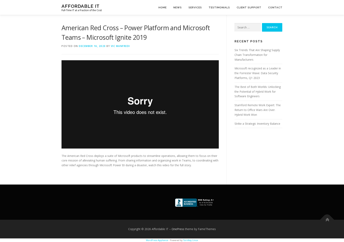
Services (195, 7)
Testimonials (219, 7)
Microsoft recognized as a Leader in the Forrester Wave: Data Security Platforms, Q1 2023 (258, 73)
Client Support (249, 7)
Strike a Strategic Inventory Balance (257, 123)
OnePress (178, 229)
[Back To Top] (327, 220)
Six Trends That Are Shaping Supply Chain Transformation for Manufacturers (257, 54)
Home (162, 7)
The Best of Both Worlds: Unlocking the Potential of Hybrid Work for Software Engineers (258, 91)
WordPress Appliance (157, 240)
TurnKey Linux (190, 240)
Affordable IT (81, 6)
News (177, 7)
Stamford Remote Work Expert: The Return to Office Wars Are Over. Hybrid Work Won (258, 110)
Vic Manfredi (120, 46)
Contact (275, 7)
